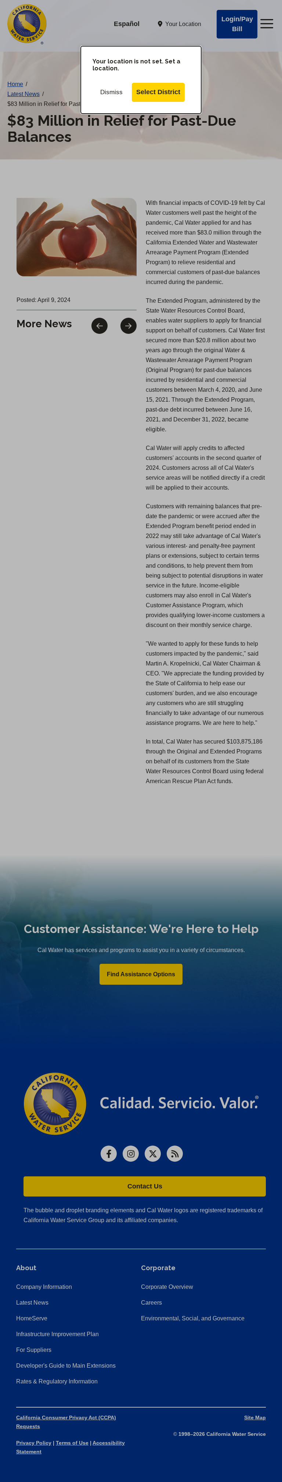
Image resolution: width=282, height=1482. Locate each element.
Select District (158, 92)
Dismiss (111, 92)
